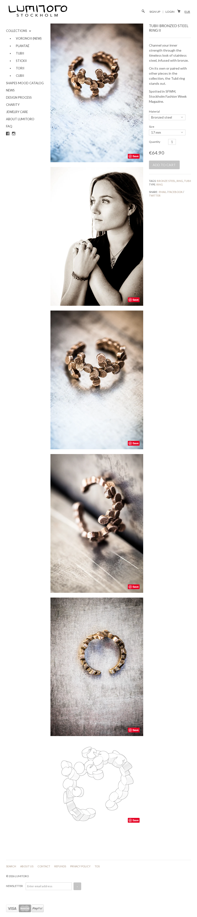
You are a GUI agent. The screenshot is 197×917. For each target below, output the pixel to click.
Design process (19, 97)
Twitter (154, 195)
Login (170, 11)
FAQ (9, 126)
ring (180, 180)
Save (136, 156)
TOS (97, 866)
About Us (27, 866)
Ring (159, 184)
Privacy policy (80, 866)
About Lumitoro (20, 119)
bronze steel (166, 180)
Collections (17, 31)
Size (151, 126)
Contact (44, 866)
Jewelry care (17, 112)
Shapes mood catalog (25, 83)
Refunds (60, 866)
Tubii (187, 180)
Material (154, 111)
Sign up (154, 11)
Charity (12, 105)
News (10, 90)
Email (162, 191)
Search (11, 866)
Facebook (175, 191)
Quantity (154, 142)
